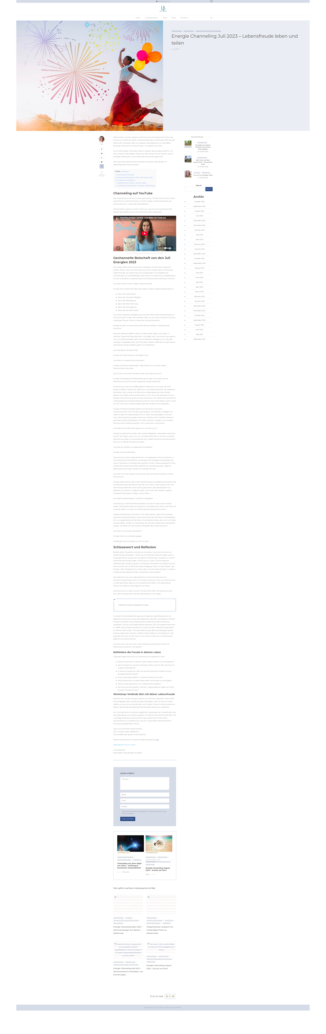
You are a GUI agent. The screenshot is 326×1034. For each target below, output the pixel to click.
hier (157, 740)
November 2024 (199, 225)
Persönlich (206, 172)
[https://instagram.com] (170, 996)
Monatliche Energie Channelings (208, 31)
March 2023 (199, 291)
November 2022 (199, 310)
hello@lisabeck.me (164, 1)
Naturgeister (118, 923)
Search (198, 185)
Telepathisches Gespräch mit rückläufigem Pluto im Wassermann (159, 930)
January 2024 (199, 249)
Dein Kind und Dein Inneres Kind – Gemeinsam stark (203, 162)
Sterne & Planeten (153, 923)
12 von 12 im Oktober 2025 (202, 175)
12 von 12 (197, 172)
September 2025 (199, 206)
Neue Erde (169, 920)
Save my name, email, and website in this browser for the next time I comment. (144, 812)
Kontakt (183, 18)
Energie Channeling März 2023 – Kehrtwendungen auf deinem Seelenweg (127, 930)
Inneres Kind (202, 142)
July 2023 (199, 273)
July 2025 (199, 216)
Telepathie (167, 923)
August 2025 (199, 211)
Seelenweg (151, 961)
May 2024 (199, 235)
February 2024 (199, 244)
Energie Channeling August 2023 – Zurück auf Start (159, 967)
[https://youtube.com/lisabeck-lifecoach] (173, 996)
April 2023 (199, 287)
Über (165, 18)
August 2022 (199, 325)
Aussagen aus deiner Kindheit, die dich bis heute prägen (203, 147)
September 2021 (199, 339)
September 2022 (199, 320)
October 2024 (199, 230)
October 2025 (199, 201)
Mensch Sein (188, 31)
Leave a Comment (102, 175)
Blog (173, 18)
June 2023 (199, 277)
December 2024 (199, 220)
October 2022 (199, 315)
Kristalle (129, 917)
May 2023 (199, 282)
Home (138, 18)
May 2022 (199, 334)
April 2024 (199, 239)
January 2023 (199, 301)
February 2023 (199, 296)
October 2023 (199, 258)
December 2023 (199, 254)
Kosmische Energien (154, 920)
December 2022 (199, 306)
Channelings (176, 31)
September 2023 (199, 263)
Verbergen (125, 171)
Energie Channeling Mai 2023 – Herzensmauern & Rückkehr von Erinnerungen (128, 971)
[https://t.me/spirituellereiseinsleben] (167, 996)
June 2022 (199, 329)
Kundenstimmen (151, 18)
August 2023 (199, 268)
